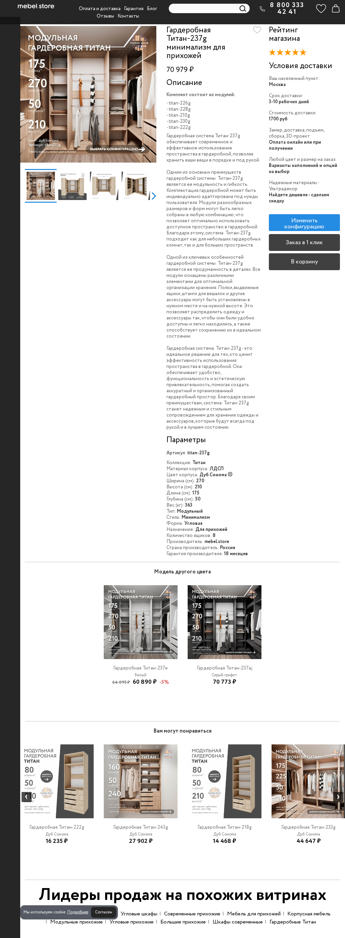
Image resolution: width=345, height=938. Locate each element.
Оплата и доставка (100, 8)
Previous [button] (22, 195)
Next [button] (153, 195)
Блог (152, 8)
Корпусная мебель (309, 914)
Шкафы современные (238, 922)
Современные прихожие (192, 914)
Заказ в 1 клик (304, 242)
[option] (88, 94)
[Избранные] (321, 8)
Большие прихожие (183, 922)
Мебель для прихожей (254, 914)
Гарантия (134, 8)
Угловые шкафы (139, 914)
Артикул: (176, 453)
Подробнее (77, 912)
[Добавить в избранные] (257, 30)
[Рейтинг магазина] (289, 53)
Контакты (128, 16)
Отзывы (105, 16)
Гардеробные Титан (293, 922)
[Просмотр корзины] (335, 8)
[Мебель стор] (36, 6)
